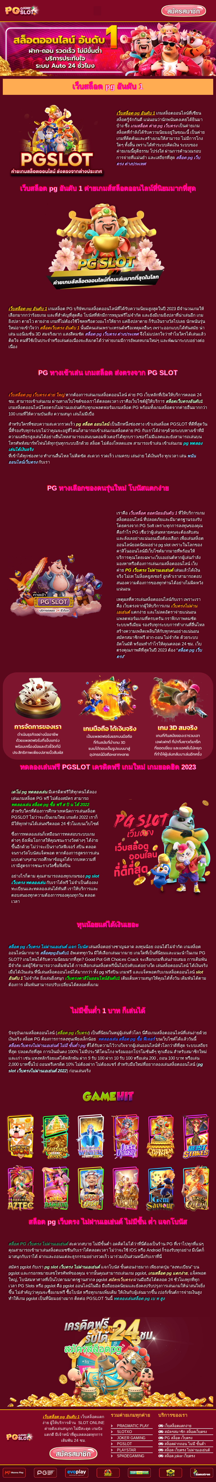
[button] (97, 10)
